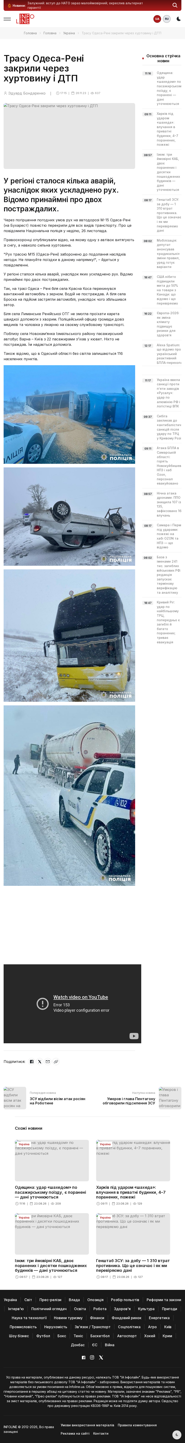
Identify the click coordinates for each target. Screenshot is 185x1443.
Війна (109, 1345)
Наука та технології (29, 1318)
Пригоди (169, 1309)
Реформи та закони (164, 1300)
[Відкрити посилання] (56, 1061)
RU (167, 19)
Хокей (149, 1336)
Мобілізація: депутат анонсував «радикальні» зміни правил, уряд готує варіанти (168, 253)
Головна (30, 33)
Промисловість (23, 1327)
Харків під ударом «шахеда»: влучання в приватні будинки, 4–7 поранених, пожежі (131, 1192)
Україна (69, 33)
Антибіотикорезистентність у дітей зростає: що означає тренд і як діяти (88, 3)
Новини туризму (68, 1318)
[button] (175, 5)
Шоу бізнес (19, 1336)
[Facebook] (31, 1061)
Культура (146, 1309)
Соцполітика (129, 1327)
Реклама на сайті (75, 1433)
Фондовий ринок (126, 1318)
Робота (99, 1309)
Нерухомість (55, 1327)
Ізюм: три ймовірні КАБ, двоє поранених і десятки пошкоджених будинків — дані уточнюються (168, 172)
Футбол (43, 1336)
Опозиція (95, 1300)
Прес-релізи (50, 1300)
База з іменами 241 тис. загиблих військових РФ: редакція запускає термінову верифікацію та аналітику (169, 574)
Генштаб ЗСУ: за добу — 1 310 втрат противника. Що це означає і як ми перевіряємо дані (133, 1265)
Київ (167, 1327)
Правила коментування (137, 1425)
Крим (167, 1336)
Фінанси (97, 1318)
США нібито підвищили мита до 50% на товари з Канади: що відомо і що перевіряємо (167, 290)
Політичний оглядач (49, 1309)
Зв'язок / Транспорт (93, 1327)
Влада (74, 1300)
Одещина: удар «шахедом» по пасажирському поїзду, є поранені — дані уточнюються (50, 1192)
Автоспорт (127, 1336)
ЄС (94, 1345)
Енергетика (159, 1318)
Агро (152, 1327)
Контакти (101, 1433)
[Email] (47, 1061)
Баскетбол (100, 1336)
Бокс (62, 1336)
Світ (28, 1300)
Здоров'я (122, 1309)
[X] (39, 1061)
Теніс (78, 1336)
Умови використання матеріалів (87, 1425)
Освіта (80, 1309)
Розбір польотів (125, 1300)
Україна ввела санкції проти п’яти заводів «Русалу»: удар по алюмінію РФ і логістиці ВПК (168, 393)
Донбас (78, 1345)
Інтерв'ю (16, 1309)
